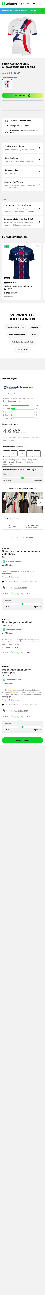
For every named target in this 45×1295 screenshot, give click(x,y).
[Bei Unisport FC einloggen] (28, 4)
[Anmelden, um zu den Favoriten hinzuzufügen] (38, 246)
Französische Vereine (15, 327)
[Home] (9, 3)
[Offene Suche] (22, 3)
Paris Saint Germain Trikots (23, 342)
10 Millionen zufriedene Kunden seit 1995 (24, 131)
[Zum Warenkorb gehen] (34, 4)
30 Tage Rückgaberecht (19, 126)
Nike (34, 335)
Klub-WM (34, 327)
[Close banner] (42, 10)
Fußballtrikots (22, 349)
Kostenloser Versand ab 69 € (21, 121)
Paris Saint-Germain (17, 335)
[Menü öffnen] (40, 4)
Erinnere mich (20, 95)
